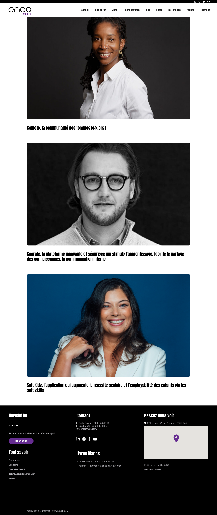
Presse (12, 478)
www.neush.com (60, 511)
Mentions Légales (152, 469)
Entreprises (14, 460)
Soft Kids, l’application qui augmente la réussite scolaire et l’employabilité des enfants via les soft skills (106, 388)
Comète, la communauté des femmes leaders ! (66, 128)
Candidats (13, 465)
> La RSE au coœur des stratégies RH (95, 461)
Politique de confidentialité (156, 465)
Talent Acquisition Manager (22, 474)
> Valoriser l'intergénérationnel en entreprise (98, 466)
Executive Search (17, 469)
